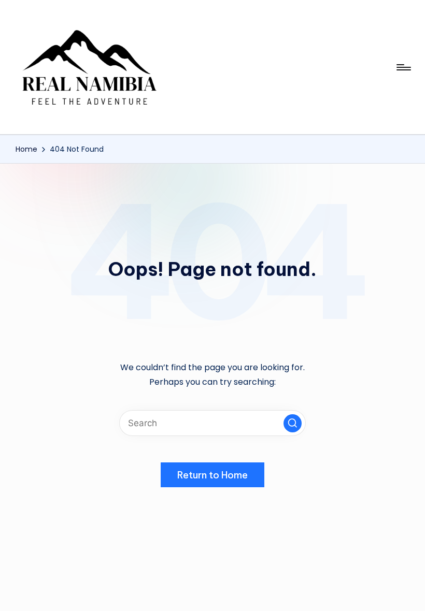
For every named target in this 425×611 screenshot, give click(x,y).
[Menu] (402, 67)
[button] (293, 423)
